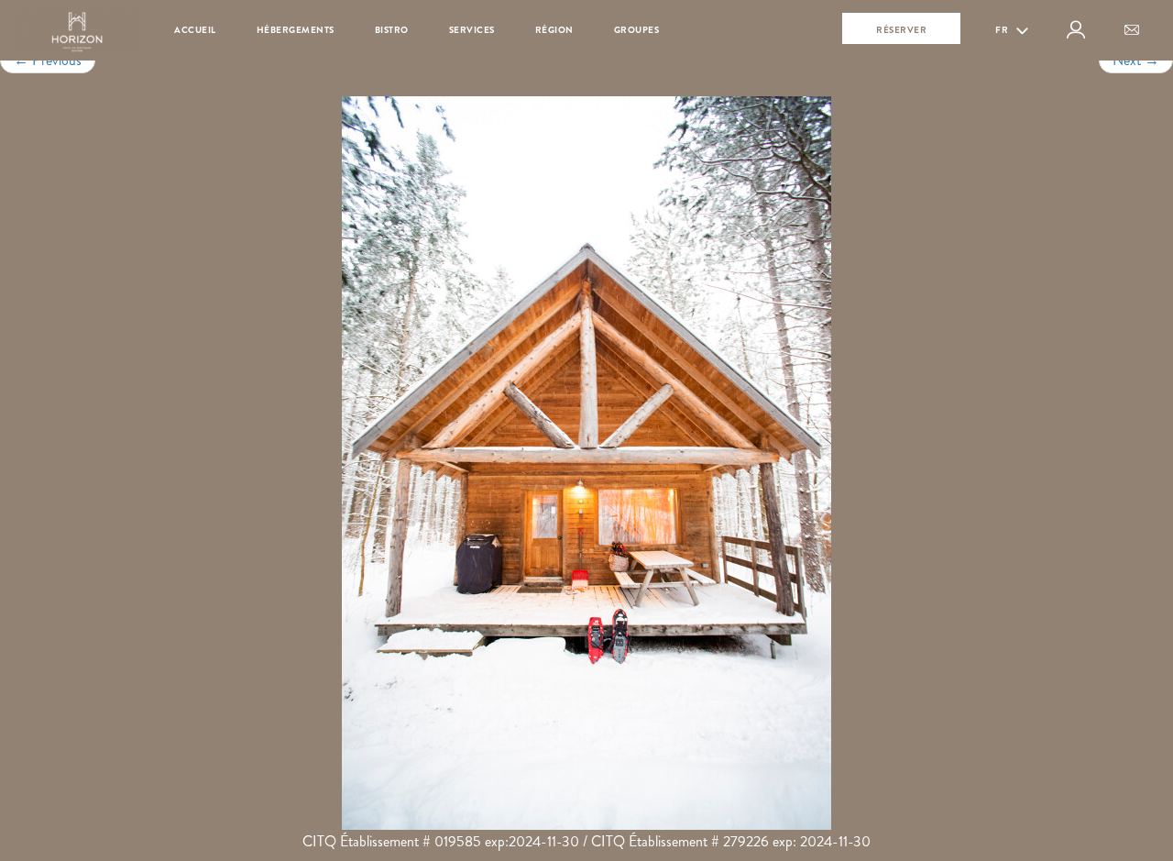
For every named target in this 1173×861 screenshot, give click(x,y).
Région (554, 30)
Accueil (195, 30)
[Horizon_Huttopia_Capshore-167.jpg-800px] (586, 463)
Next (1136, 60)
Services (472, 30)
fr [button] (1003, 30)
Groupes (637, 30)
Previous (48, 60)
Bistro (392, 30)
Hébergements (295, 30)
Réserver (901, 30)
